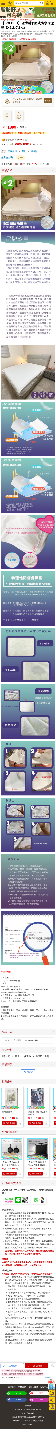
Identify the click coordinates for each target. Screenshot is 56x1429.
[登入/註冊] (47, 3)
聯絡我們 (28, 1406)
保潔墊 (34, 151)
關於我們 (12, 1387)
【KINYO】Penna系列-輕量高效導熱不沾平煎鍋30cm (11, 1165)
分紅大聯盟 (33, 1387)
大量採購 (48, 1377)
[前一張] (2, 1108)
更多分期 (44, 164)
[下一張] (54, 1108)
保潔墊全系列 (7, 157)
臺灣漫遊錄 (7, 1112)
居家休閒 (12, 151)
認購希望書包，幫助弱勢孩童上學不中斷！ (23, 133)
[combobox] (27, 3)
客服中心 (44, 1387)
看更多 (48, 100)
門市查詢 (22, 1387)
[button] (3, 3)
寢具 (23, 151)
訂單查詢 (11, 1232)
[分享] (52, 1400)
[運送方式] (52, 1407)
